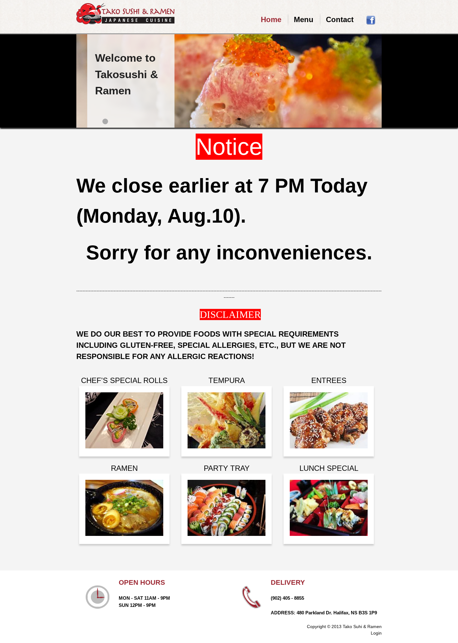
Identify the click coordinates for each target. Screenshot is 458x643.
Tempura (226, 380)
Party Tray (227, 468)
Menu (303, 19)
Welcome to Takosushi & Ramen (126, 74)
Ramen (124, 468)
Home (271, 19)
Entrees (328, 380)
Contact (340, 19)
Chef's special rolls (124, 380)
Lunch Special (328, 468)
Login (376, 633)
